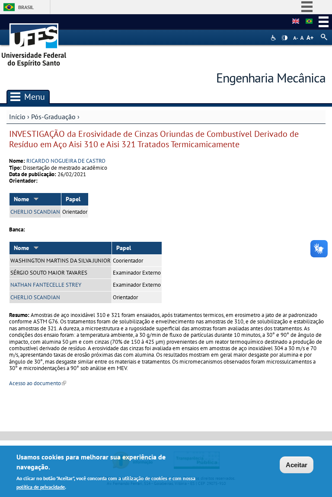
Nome (21, 199)
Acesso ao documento (37, 383)
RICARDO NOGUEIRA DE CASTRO (65, 161)
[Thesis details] (295, 21)
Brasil (26, 7)
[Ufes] (34, 42)
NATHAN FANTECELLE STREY (45, 284)
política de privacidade (40, 487)
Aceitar (296, 465)
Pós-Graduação (53, 116)
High (284, 38)
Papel (73, 199)
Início (17, 116)
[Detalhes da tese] (309, 21)
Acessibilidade (274, 38)
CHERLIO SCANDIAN (35, 211)
